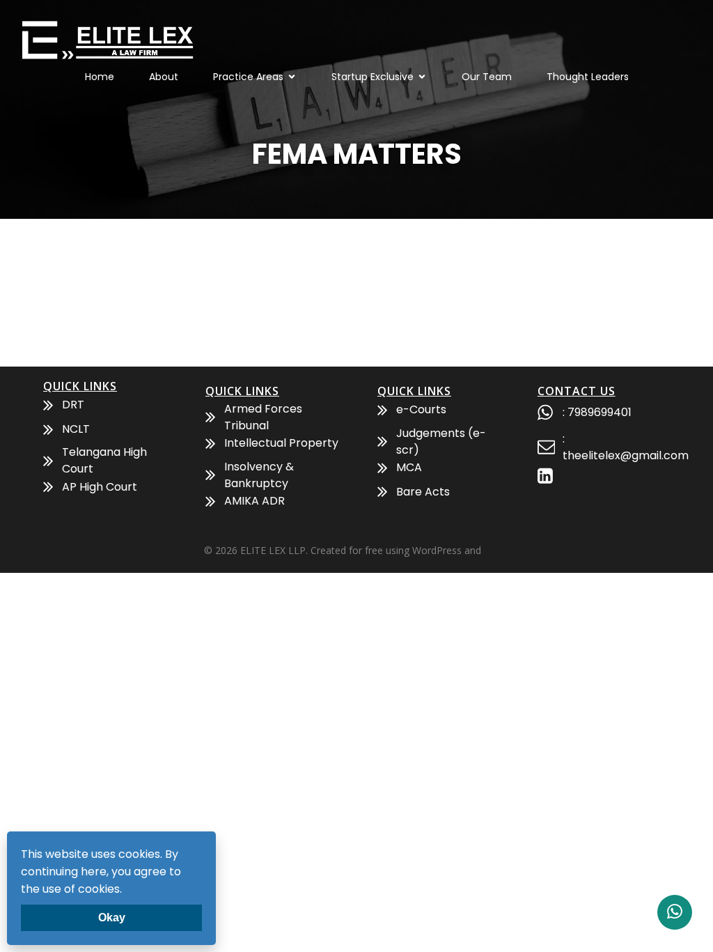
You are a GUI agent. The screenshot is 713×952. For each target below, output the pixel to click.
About (163, 77)
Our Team (487, 77)
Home (99, 77)
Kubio (497, 550)
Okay (111, 917)
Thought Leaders (588, 77)
